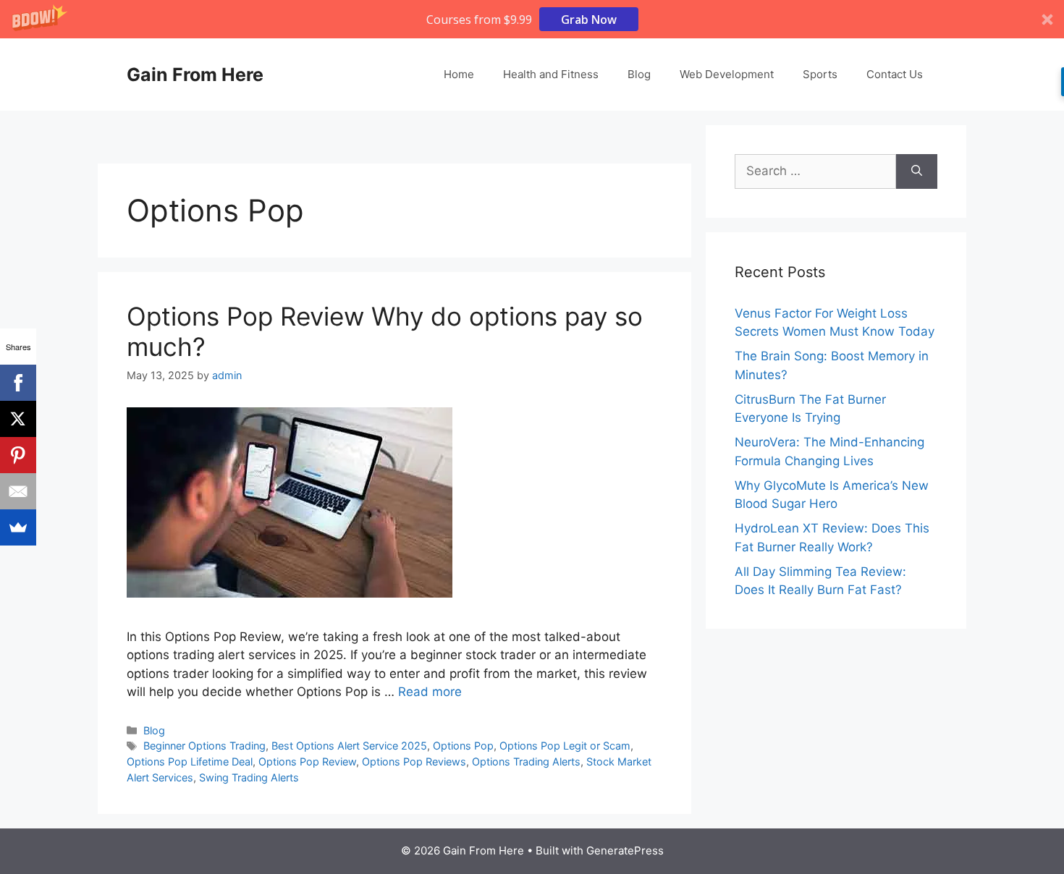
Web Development (727, 74)
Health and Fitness (551, 74)
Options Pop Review (307, 761)
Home (459, 74)
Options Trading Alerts (526, 761)
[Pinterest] (18, 455)
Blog (639, 74)
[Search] (916, 171)
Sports (820, 74)
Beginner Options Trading (204, 745)
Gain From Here (195, 74)
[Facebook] (18, 383)
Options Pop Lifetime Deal (190, 761)
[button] (532, 19)
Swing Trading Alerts (249, 777)
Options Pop (463, 745)
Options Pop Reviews (414, 761)
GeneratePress (625, 850)
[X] (18, 419)
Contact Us (894, 74)
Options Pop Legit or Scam (564, 745)
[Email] (18, 491)
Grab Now (589, 19)
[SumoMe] (18, 527)
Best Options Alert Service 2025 (349, 745)
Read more (430, 691)
